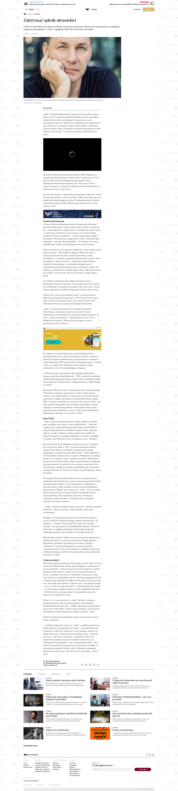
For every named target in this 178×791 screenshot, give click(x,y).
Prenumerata (57, 767)
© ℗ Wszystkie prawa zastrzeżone (54, 663)
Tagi (68, 674)
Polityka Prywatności (42, 763)
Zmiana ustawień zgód (42, 765)
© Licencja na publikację (51, 661)
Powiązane (27, 674)
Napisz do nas (28, 767)
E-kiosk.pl (72, 763)
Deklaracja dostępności (42, 771)
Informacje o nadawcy (42, 769)
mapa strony (27, 785)
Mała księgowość (75, 769)
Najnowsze (56, 674)
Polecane (42, 674)
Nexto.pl (72, 767)
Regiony (30, 14)
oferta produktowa (55, 785)
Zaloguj (148, 9)
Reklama (55, 763)
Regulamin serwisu (41, 767)
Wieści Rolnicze (74, 773)
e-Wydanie (137, 9)
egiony (94, 9)
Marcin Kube (47, 108)
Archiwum (36, 14)
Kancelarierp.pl (74, 771)
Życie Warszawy (74, 775)
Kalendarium (40, 785)
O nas (25, 763)
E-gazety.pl (73, 765)
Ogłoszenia (56, 765)
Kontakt (26, 765)
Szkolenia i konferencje (31, 781)
